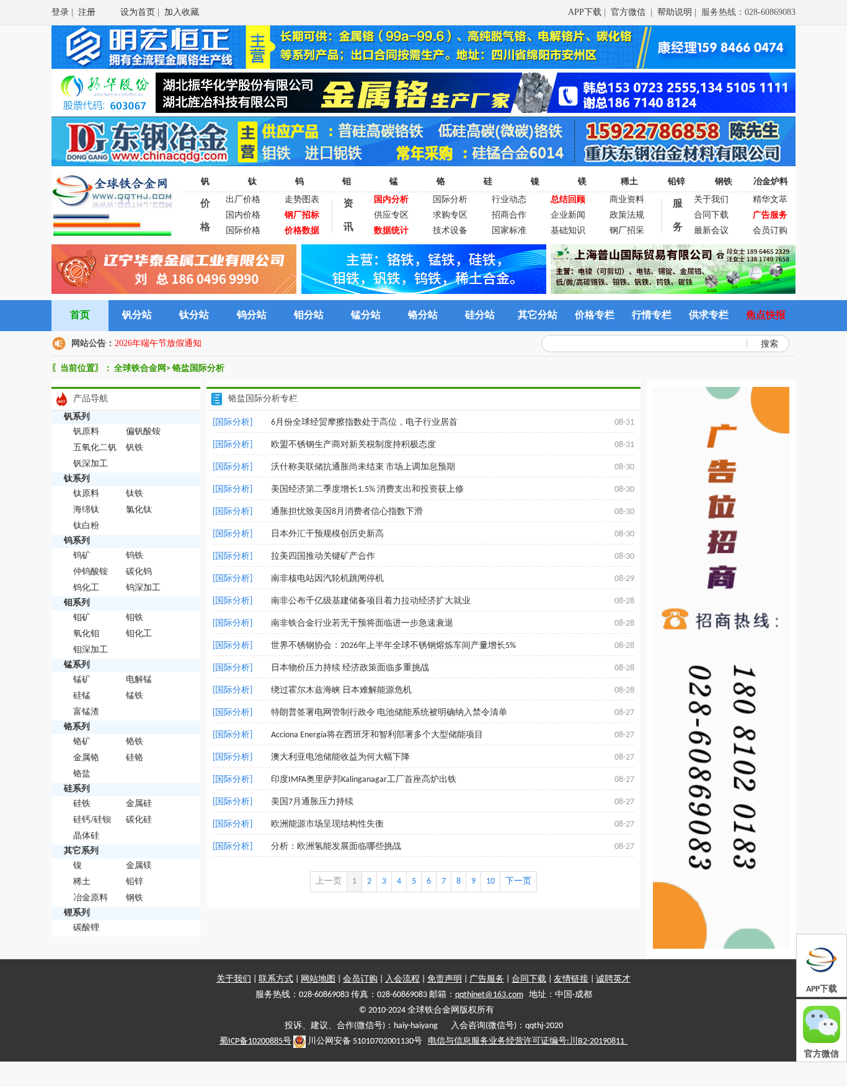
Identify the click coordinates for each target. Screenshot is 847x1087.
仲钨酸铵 (90, 572)
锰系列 (77, 665)
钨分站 (252, 316)
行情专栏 (652, 316)
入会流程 (402, 979)
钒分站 (137, 316)
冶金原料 (90, 898)
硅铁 (82, 804)
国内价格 (243, 215)
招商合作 (509, 215)
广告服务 (486, 979)
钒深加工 (90, 464)
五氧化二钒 (95, 448)
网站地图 (318, 979)
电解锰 (139, 680)
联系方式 (276, 979)
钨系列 (77, 541)
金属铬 (86, 758)
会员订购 (770, 231)
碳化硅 (139, 820)
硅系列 (77, 789)
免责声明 (444, 979)
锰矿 (82, 680)
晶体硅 (86, 836)
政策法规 (627, 215)
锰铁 (134, 696)
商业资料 (627, 200)
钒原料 (86, 432)
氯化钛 (139, 510)
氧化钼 (86, 634)
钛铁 (134, 494)
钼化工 (139, 634)
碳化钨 (139, 572)
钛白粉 (86, 526)
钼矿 (82, 618)
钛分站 (194, 316)
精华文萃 (770, 200)
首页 (80, 316)
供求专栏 (709, 316)
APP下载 (584, 12)
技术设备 (450, 231)
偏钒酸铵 (143, 432)
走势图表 (302, 200)
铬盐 (82, 774)
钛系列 (77, 479)
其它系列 (81, 851)
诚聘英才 (613, 979)
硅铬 (134, 758)
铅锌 (676, 182)
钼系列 (77, 603)
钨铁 (134, 556)
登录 (60, 12)
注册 (86, 12)
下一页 (518, 881)
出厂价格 (243, 200)
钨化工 (86, 588)
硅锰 (82, 696)
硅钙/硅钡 (92, 820)
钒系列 (77, 417)
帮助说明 (674, 12)
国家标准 (509, 231)
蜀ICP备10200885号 (255, 1041)
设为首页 (137, 12)
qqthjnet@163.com (489, 995)
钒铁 (134, 448)
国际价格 (243, 231)
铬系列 (77, 727)
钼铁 (134, 618)
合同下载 (711, 215)
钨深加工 (143, 588)
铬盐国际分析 (198, 368)
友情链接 (571, 979)
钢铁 (723, 182)
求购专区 (450, 215)
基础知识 (568, 231)
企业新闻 (568, 215)
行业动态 (509, 200)
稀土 (629, 182)
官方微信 (629, 12)
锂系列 (77, 913)
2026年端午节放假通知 (158, 343)
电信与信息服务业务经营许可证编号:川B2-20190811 (528, 1041)
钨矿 (82, 556)
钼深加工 (90, 650)
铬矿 (82, 742)
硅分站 (480, 316)
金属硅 (139, 804)
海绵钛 (86, 510)
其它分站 (537, 316)
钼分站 (309, 316)
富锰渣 (86, 712)
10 (490, 881)
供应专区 (391, 215)
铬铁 (134, 742)
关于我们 (711, 200)
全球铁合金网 (140, 368)
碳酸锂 (86, 928)
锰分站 (366, 316)
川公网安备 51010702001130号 (364, 1041)
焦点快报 (766, 316)
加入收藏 (181, 12)
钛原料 (86, 494)
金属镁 (139, 866)
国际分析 (450, 200)
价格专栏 (594, 316)
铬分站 (423, 316)
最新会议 (711, 231)
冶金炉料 (770, 182)
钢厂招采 (627, 231)
